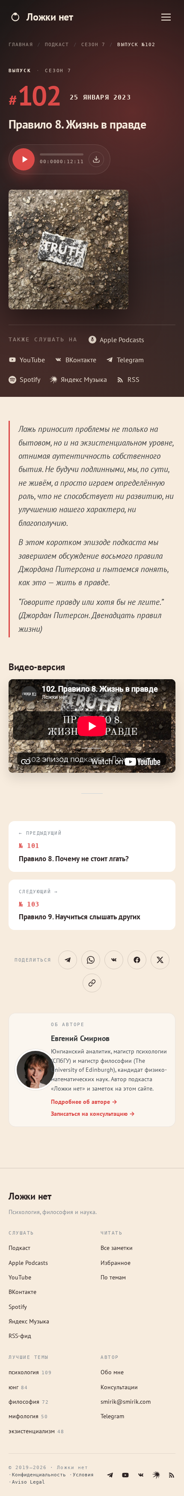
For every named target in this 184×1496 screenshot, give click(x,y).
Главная (21, 44)
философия (29, 1401)
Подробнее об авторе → (84, 1102)
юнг (18, 1387)
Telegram (130, 359)
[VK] (141, 1475)
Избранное (116, 1263)
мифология (28, 1416)
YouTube (32, 359)
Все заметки (117, 1248)
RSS (133, 379)
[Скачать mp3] (96, 159)
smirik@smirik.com (126, 1401)
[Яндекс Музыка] (156, 1475)
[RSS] (171, 1475)
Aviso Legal (28, 1482)
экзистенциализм (36, 1431)
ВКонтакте (80, 359)
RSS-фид (20, 1336)
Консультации (119, 1387)
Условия (83, 1475)
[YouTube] (125, 1475)
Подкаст (57, 44)
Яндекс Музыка (84, 379)
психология (30, 1372)
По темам (113, 1277)
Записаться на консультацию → (93, 1114)
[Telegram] (110, 1475)
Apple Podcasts (122, 339)
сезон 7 (58, 70)
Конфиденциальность (39, 1475)
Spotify (30, 379)
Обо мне (112, 1372)
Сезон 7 (93, 44)
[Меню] (166, 17)
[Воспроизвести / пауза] (23, 159)
